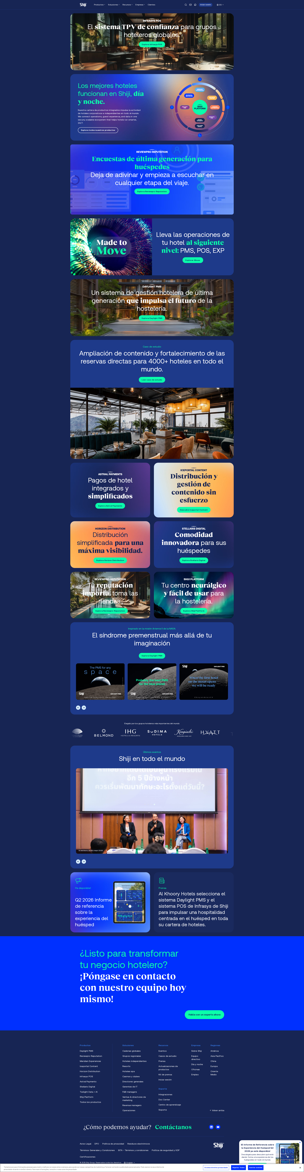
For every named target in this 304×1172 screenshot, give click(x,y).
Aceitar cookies (255, 1167)
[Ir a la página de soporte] (195, 5)
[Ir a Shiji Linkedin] (211, 1127)
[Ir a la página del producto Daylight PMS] (152, 107)
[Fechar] (300, 1167)
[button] (205, 5)
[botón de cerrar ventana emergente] (300, 1142)
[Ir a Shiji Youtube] (218, 1127)
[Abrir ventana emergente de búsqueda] (186, 5)
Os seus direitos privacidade (216, 1167)
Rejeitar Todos (239, 1167)
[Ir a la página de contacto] (190, 5)
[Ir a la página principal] (83, 5)
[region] (152, 1168)
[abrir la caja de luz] (100, 681)
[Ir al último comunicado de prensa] (194, 902)
